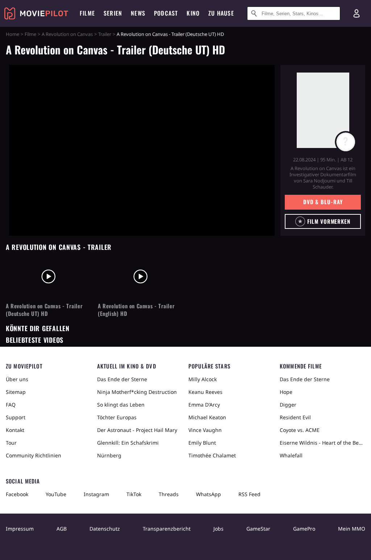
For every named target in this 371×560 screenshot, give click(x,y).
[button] (323, 221)
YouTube (56, 494)
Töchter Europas (117, 417)
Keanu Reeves (205, 391)
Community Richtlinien (33, 455)
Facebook (17, 494)
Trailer (104, 34)
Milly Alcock (202, 379)
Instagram (96, 494)
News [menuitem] (138, 13)
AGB (62, 528)
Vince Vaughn (205, 430)
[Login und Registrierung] (356, 13)
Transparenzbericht (167, 528)
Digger (288, 404)
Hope (286, 391)
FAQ (11, 404)
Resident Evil (295, 417)
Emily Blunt (202, 442)
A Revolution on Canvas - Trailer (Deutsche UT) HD (44, 309)
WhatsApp (208, 494)
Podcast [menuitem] (166, 13)
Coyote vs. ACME (300, 430)
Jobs (218, 528)
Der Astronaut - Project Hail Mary (137, 430)
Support (15, 417)
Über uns (17, 379)
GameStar (258, 528)
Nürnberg (109, 455)
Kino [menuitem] (193, 13)
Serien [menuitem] (113, 13)
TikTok (133, 494)
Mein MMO (351, 528)
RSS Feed (249, 494)
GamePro (304, 528)
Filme (30, 34)
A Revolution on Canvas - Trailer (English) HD (136, 309)
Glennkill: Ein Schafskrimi (128, 442)
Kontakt (15, 430)
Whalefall (291, 455)
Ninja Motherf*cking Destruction (137, 391)
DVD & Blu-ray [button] (323, 202)
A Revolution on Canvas (67, 34)
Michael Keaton (207, 417)
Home (12, 34)
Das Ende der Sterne (122, 379)
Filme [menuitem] (87, 13)
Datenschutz (104, 528)
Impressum (20, 528)
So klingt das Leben (121, 404)
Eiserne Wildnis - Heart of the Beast (322, 442)
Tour (11, 442)
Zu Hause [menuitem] (221, 13)
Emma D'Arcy (204, 404)
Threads (169, 494)
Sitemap (16, 391)
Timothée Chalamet (212, 455)
